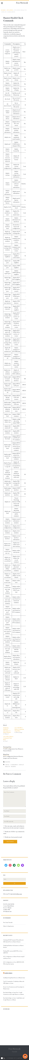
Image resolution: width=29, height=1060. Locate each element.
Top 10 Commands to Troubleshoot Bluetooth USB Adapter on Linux (13, 982)
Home (3, 10)
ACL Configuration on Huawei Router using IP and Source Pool (13, 957)
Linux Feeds (8, 973)
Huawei (10, 10)
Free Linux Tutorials (7, 922)
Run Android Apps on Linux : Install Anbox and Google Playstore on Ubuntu (13, 999)
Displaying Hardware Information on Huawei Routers (13, 946)
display (21, 764)
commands (14, 764)
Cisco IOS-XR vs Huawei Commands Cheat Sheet (19, 729)
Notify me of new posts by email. (13, 837)
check (7, 764)
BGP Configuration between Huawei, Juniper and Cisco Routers (13, 757)
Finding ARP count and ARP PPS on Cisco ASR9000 (12, 952)
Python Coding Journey (8, 926)
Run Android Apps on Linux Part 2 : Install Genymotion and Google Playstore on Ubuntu (13, 993)
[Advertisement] (14, 1026)
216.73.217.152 (13, 894)
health (7, 766)
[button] (3, 1058)
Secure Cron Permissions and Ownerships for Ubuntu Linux (13, 987)
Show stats (19, 894)
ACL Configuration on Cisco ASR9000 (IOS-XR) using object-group (13, 963)
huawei (13, 766)
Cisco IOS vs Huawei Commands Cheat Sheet (8, 738)
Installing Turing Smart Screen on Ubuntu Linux (14, 977)
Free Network (22, 3)
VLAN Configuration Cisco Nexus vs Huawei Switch (13, 750)
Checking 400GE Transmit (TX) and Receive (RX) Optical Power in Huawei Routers (13, 940)
